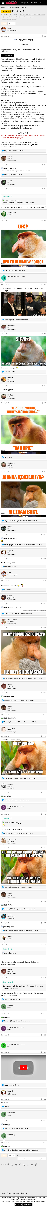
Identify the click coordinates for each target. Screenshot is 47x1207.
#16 (45, 714)
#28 (45, 1099)
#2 (45, 165)
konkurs (16, 17)
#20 (45, 847)
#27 (45, 1052)
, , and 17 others (18, 887)
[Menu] (3, 2)
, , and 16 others (14, 151)
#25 (45, 1013)
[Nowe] (40, 3)
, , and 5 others (14, 270)
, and (11, 1085)
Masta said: (6, 949)
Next (10, 23)
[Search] (44, 3)
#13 (45, 604)
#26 (45, 1035)
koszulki (23, 17)
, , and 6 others (20, 909)
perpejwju (30, 17)
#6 (45, 334)
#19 (45, 814)
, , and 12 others (16, 1128)
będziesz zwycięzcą (25, 14)
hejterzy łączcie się (7, 17)
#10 (45, 535)
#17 (45, 736)
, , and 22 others (21, 722)
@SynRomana (6, 49)
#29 (45, 1121)
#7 (45, 386)
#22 (45, 923)
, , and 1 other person (18, 614)
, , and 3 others (16, 320)
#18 (45, 792)
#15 (45, 693)
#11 (45, 559)
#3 (45, 189)
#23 (45, 945)
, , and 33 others (19, 700)
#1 (45, 36)
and (9, 372)
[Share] (42, 36)
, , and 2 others (13, 175)
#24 (45, 978)
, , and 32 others (23, 545)
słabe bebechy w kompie (9, 19)
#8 (45, 403)
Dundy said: (6, 196)
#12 (45, 580)
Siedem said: (7, 982)
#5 (45, 284)
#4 (45, 221)
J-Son (4, 14)
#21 (45, 901)
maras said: (6, 818)
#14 (45, 628)
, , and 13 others (21, 931)
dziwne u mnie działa (39, 14)
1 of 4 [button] (4, 23)
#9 (45, 471)
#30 (45, 1142)
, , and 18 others (20, 778)
